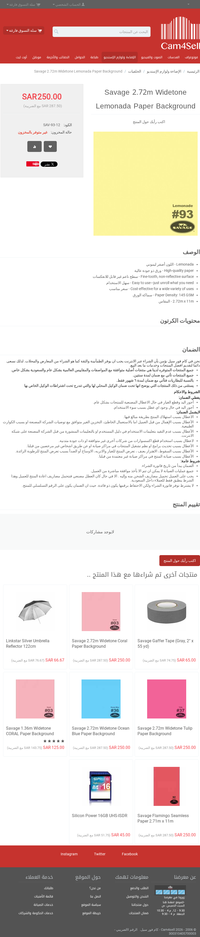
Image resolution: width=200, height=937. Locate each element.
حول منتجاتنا (140, 905)
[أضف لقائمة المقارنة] (34, 146)
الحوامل (80, 57)
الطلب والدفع (139, 888)
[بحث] (56, 32)
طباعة (94, 57)
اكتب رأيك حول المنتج (149, 122)
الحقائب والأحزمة (58, 57)
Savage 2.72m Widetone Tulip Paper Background (165, 731)
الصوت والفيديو (151, 57)
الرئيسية (193, 71)
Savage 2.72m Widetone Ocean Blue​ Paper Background (100, 731)
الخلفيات (134, 71)
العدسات (173, 57)
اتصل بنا (95, 896)
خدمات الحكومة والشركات (35, 913)
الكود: (68, 125)
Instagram (69, 854)
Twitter (100, 854)
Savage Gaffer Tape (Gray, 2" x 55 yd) (165, 643)
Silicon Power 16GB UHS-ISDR (99, 815)
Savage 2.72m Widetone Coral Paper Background (99, 643)
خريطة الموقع (91, 913)
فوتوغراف (191, 57)
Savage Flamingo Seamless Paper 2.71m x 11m (163, 818)
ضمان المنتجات (138, 913)
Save (36, 164)
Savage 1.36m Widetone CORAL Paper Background (30, 731)
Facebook (130, 854)
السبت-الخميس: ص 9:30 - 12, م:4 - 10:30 (171, 908)
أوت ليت (21, 57)
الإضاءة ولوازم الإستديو (120, 57)
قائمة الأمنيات (43, 896)
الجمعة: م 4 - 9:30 (173, 914)
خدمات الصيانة (43, 905)
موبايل (36, 57)
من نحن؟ (95, 888)
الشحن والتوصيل (137, 896)
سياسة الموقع (91, 905)
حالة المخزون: (61, 132)
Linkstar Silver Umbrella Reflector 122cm (27, 643)
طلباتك (48, 888)
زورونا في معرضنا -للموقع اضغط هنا (174, 900)
